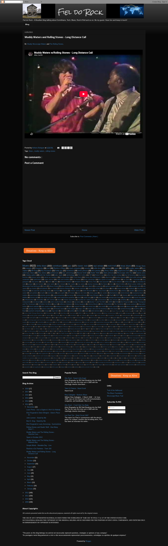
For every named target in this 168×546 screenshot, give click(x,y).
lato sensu (39, 349)
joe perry (97, 346)
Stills (35, 333)
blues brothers (77, 286)
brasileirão (111, 335)
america (104, 333)
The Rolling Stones (56, 44)
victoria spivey (75, 290)
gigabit (115, 317)
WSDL (81, 333)
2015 (27, 398)
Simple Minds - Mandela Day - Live (38, 445)
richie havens (134, 322)
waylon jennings (140, 364)
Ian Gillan (133, 326)
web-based (46, 367)
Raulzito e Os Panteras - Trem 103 (38, 449)
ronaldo (102, 358)
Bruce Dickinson (87, 326)
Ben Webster (64, 326)
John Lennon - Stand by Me (36, 418)
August (30, 467)
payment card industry (41, 355)
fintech (49, 344)
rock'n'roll (112, 266)
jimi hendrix (40, 284)
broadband (73, 315)
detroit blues (91, 340)
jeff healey (71, 293)
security (87, 268)
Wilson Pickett (54, 286)
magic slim (81, 308)
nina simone (113, 299)
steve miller (26, 362)
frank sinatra (94, 317)
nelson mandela (115, 351)
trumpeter (55, 364)
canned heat (78, 306)
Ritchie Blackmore (84, 331)
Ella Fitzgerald (125, 302)
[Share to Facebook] (71, 148)
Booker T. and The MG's (98, 302)
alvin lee (120, 313)
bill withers (47, 315)
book (104, 335)
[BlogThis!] (65, 148)
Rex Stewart (73, 331)
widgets (63, 367)
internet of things (65, 346)
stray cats (56, 362)
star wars (132, 360)
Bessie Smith (82, 273)
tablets (94, 362)
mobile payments (48, 351)
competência (124, 337)
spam (116, 268)
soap (94, 360)
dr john (42, 293)
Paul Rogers (41, 331)
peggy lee (53, 355)
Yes (86, 333)
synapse (80, 362)
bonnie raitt (34, 297)
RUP (57, 331)
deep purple (131, 306)
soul (48, 268)
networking (41, 322)
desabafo (63, 340)
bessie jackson (131, 304)
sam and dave (140, 358)
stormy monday (93, 284)
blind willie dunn (135, 295)
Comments (114, 412)
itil (82, 346)
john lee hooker (45, 275)
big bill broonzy (130, 275)
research (125, 322)
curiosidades (136, 315)
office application (43, 353)
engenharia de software (84, 342)
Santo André (106, 331)
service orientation (51, 360)
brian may (65, 315)
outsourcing (65, 322)
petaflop (123, 299)
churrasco (101, 337)
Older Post (138, 230)
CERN (110, 302)
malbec (25, 295)
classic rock (82, 266)
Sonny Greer (28, 333)
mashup (124, 349)
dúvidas (143, 340)
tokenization (27, 364)
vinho (50, 281)
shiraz (60, 360)
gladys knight (105, 344)
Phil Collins (82, 275)
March (29, 482)
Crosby (106, 326)
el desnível (64, 342)
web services (95, 311)
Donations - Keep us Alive (39, 250)
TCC (51, 333)
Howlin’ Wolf (95, 273)
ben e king (34, 335)
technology (70, 275)
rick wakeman (83, 358)
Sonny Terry (92, 281)
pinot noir (69, 355)
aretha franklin (121, 277)
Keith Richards (88, 290)
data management (135, 337)
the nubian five (134, 362)
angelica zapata (113, 333)
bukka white (129, 281)
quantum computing (35, 311)
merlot (130, 349)
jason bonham (89, 346)
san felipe (31, 324)
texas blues (126, 266)
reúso (75, 358)
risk (141, 322)
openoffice (62, 353)
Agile (36, 326)
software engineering (57, 324)
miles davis (114, 308)
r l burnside (136, 279)
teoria (125, 362)
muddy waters (39, 151)
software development (43, 324)
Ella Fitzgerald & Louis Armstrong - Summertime (43, 424)
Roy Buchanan (46, 271)
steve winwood (47, 362)
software (69, 302)
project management (136, 299)
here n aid (128, 344)
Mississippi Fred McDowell (31, 286)
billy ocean (72, 335)
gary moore (102, 297)
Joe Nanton (36, 328)
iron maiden (76, 346)
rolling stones (50, 151)
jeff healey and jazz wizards (67, 320)
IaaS (55, 304)
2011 (27, 496)
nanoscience (102, 299)
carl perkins (33, 293)
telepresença (118, 362)
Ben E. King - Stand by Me (36, 421)
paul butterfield (123, 353)
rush (117, 358)
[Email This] (62, 148)
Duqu (111, 326)
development (42, 317)
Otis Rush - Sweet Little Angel (75, 378)
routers (108, 358)
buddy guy (59, 271)
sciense (45, 302)
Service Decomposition (129, 331)
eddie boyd (61, 317)
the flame (104, 284)
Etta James (42, 273)
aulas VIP (128, 333)
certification (68, 337)
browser (118, 335)
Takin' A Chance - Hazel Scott (75, 388)
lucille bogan (71, 308)
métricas (106, 351)
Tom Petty (74, 333)
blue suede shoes (47, 306)
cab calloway (83, 315)
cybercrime (37, 279)
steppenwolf (140, 360)
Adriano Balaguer (65, 288)
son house (76, 279)
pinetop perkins (45, 295)
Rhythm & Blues (59, 268)
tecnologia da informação (105, 362)
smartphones (77, 360)
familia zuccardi (132, 342)
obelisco (34, 353)
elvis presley (96, 271)
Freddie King (127, 311)
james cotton (46, 308)
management (119, 320)
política (88, 355)
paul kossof (34, 295)
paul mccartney (134, 353)
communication (126, 315)
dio (55, 317)
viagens (65, 290)
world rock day (28, 326)
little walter (71, 284)
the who (79, 311)
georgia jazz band (115, 297)
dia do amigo (101, 340)
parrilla (115, 353)
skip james (35, 281)
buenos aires (140, 273)
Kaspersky (39, 268)
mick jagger (32, 322)
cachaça (33, 337)
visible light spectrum (120, 364)
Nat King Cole (102, 328)
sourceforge (113, 360)
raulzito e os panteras (29, 358)
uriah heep (89, 364)
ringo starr (54, 311)
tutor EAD (62, 364)
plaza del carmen (89, 322)
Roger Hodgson (96, 331)
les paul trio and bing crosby (41, 290)
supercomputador (101, 324)
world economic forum (87, 367)
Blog (27, 24)
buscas (124, 335)
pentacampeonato (76, 322)
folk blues (71, 344)
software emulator (103, 360)
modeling (67, 351)
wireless (76, 367)
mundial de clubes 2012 (86, 299)
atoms (136, 313)
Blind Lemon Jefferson (135, 284)
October (30, 461)
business (140, 290)
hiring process (26, 346)
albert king (108, 277)
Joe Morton (27, 328)
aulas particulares (139, 333)
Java (144, 326)
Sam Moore (64, 313)
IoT (140, 326)
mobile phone (59, 351)
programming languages (103, 322)
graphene (137, 317)
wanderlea (131, 364)
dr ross (137, 340)
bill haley (48, 335)
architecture (54, 273)
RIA (49, 331)
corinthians (57, 266)
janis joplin (61, 293)
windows (69, 367)
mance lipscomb (69, 299)
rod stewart (36, 302)
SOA (123, 268)
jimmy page (93, 293)
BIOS (41, 326)
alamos (98, 333)
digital (108, 340)
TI (55, 333)
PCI (24, 331)
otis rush (57, 322)
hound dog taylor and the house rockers (38, 320)
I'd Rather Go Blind (44, 304)
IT (138, 311)
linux (59, 299)
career (25, 293)
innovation (40, 299)
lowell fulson (85, 349)
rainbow (132, 355)
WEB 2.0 (80, 313)
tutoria (69, 364)
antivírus (124, 290)
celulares (60, 337)
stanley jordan (123, 360)
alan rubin (88, 313)
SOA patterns (49, 313)
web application (36, 367)
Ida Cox (104, 295)
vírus (144, 324)
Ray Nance (64, 331)
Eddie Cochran (124, 326)
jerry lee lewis (82, 293)
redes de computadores (44, 358)
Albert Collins (120, 284)
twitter (75, 364)
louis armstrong (67, 273)
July (29, 470)
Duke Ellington (94, 295)
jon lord (134, 346)
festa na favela (28, 344)
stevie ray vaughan (50, 277)
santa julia (34, 360)
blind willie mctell (94, 288)
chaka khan (77, 337)
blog (86, 335)
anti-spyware (128, 313)
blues (31, 151)
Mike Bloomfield (106, 304)
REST (118, 295)
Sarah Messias (116, 331)
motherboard (90, 351)
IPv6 (135, 311)
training (42, 364)
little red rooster (123, 286)
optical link (83, 353)
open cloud (54, 353)
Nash (94, 328)
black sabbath (34, 306)
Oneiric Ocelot (140, 328)
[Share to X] (68, 148)
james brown (121, 288)
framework (79, 344)
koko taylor (59, 275)
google (130, 317)
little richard (61, 284)
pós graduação (123, 355)
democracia (55, 340)
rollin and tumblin (63, 279)
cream (122, 306)
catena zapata (51, 337)
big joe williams (117, 281)
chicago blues (140, 266)
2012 (27, 493)
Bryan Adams (97, 326)
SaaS (45, 286)
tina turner (70, 295)
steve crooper (90, 324)
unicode (81, 364)
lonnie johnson (83, 271)
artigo (121, 333)
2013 (27, 404)
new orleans (136, 351)
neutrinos (137, 308)
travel (48, 364)
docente (122, 340)
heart (121, 344)
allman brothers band (110, 313)
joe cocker (103, 293)
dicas (79, 297)
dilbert (50, 317)
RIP (90, 275)
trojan (87, 311)
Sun (47, 333)
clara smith (101, 306)
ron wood (64, 311)
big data (41, 335)
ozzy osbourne (92, 353)
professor (104, 355)
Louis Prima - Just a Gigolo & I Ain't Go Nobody (43, 410)
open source (49, 279)
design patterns (72, 340)
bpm (70, 306)
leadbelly (131, 288)
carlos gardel (41, 337)
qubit (113, 322)
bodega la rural (61, 306)
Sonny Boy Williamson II (93, 277)
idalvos (41, 346)
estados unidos (116, 342)
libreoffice (47, 349)
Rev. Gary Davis (100, 290)
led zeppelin (92, 320)
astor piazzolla (104, 281)
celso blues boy (90, 306)
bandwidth (25, 335)
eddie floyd (70, 317)
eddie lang (87, 297)
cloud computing (75, 268)
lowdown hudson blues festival (71, 349)
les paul (126, 279)
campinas (91, 315)
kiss (140, 346)
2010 (27, 499)
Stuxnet (41, 333)
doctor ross (129, 340)
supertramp (64, 362)
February (30, 486)
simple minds (67, 360)
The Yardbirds (118, 304)
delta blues (41, 266)
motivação (99, 351)
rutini (122, 358)
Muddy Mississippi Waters (36, 44)
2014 (27, 401)
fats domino (142, 342)
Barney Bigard (54, 326)
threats (121, 324)
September (31, 464)
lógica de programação (98, 349)
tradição (36, 364)
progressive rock (123, 271)
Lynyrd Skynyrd (63, 328)
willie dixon (98, 268)
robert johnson (108, 273)
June (29, 473)
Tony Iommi (72, 313)
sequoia (41, 360)
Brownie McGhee (66, 281)
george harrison (34, 308)
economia (27, 342)
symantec (72, 362)
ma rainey (81, 284)
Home (84, 230)
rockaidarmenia (93, 358)
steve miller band (36, 362)
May (29, 476)
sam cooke (26, 360)
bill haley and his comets (60, 335)
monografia (75, 351)
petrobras (61, 355)
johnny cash (117, 346)
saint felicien (129, 358)
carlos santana (101, 315)
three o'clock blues (130, 324)
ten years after (113, 324)
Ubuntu (124, 295)
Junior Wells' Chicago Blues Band (34, 313)
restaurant (68, 358)
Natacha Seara (112, 328)
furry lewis (106, 288)
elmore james (36, 277)
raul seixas (98, 266)
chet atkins (86, 337)
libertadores (114, 293)
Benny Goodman (75, 326)
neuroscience (126, 351)
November (31, 457)
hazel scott (115, 344)
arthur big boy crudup (114, 275)
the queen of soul (105, 279)
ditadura (115, 340)
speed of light (80, 324)
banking (25, 315)
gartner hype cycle (105, 317)
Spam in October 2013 (34, 437)
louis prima (110, 320)
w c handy (53, 288)
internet (54, 320)
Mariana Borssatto (75, 328)
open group (49, 322)
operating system (73, 353)
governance (127, 297)
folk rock (86, 317)
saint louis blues (28, 273)
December (31, 407)
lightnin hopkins (110, 286)
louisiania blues (138, 293)
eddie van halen (36, 342)
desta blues (82, 340)
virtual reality (108, 364)
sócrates (87, 362)
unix (139, 324)
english (95, 342)
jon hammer (126, 346)
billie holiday (65, 286)
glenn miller (122, 317)
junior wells (50, 284)
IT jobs (143, 311)
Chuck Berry (77, 277)
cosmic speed (112, 306)
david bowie (46, 340)
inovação (47, 346)
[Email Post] (58, 148)
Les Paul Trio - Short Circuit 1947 (76, 415)
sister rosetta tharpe (57, 302)
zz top (85, 302)
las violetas (31, 349)
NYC (89, 328)
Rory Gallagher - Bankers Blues (76, 395)
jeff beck (118, 279)
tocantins (142, 362)
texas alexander (89, 279)
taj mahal (77, 302)
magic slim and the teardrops (97, 308)
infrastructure (29, 299)
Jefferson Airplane (66, 304)
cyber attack (88, 286)
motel (82, 351)
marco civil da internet (113, 349)
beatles (132, 290)
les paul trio (99, 286)
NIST (84, 328)
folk (94, 297)
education (55, 342)
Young (91, 333)
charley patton (31, 275)
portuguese (95, 355)
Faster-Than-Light (117, 311)
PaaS (111, 295)
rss (113, 358)
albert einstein (97, 313)
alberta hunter (113, 290)
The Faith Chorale (64, 333)
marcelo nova (137, 320)
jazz (69, 266)
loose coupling (56, 349)
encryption (72, 342)
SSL (57, 313)
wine (56, 281)
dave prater (37, 340)
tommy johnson (81, 295)
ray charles (33, 288)
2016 (27, 395)
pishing (108, 268)
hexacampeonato (139, 344)
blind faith (80, 335)
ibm (113, 288)
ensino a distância (104, 342)
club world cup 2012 (47, 297)
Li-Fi (43, 328)
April (29, 479)
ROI (53, 331)
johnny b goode (107, 346)
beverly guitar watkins (36, 315)
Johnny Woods (93, 304)
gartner (91, 344)
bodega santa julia (95, 335)
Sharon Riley (141, 331)
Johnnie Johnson (80, 288)
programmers (112, 355)
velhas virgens (98, 364)
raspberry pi (140, 355)
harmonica (51, 293)
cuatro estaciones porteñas (66, 297)
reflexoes (55, 358)
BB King (34, 271)
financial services (40, 344)
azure (142, 313)
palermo (101, 353)
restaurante (26, 302)
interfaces (55, 346)
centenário (26, 279)
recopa (46, 311)
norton (143, 351)
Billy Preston (105, 311)
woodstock (70, 271)
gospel (30, 284)
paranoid (108, 353)
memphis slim (136, 286)
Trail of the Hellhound (114, 390)
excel (124, 342)
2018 (27, 389)
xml (96, 367)
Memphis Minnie (80, 281)
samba (72, 311)
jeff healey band (58, 308)
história (35, 346)
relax (62, 358)
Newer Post (30, 230)
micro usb (32, 351)
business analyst (133, 335)
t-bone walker (65, 277)
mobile (39, 351)
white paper (55, 367)
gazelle (98, 344)
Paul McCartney (31, 331)
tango (43, 281)
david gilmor (32, 317)
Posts (112, 408)
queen (119, 322)
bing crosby (56, 315)
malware (29, 268)
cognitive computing (112, 337)
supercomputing (58, 295)
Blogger (88, 541)
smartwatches (87, 360)
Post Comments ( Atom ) (89, 236)
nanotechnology (125, 308)
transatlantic (43, 288)
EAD (116, 326)
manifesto (128, 320)
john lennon (51, 299)
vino (111, 284)
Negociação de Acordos (126, 328)
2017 (27, 392)
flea (54, 344)
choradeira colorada (113, 315)
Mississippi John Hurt (125, 273)
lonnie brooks (125, 293)
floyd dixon (78, 317)
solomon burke (70, 324)
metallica (136, 349)
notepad (26, 353)
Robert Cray (99, 275)
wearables (27, 367)
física (85, 344)
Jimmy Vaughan (80, 304)
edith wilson (47, 342)
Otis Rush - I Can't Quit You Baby (77, 405)
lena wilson (102, 320)
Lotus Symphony (52, 328)
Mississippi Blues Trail (115, 396)
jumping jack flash (82, 320)
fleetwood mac (62, 344)
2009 (27, 502)
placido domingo (79, 355)
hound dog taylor (139, 297)
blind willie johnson (135, 277)
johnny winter (109, 271)
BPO (46, 326)
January (30, 489)
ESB (116, 302)
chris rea (94, 337)
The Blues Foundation (115, 393)
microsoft (57, 290)
